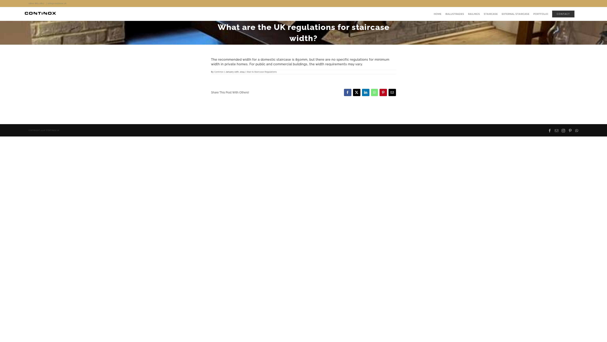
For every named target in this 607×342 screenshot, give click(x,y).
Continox (218, 72)
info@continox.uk (57, 3)
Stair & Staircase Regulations (262, 72)
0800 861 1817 (36, 3)
